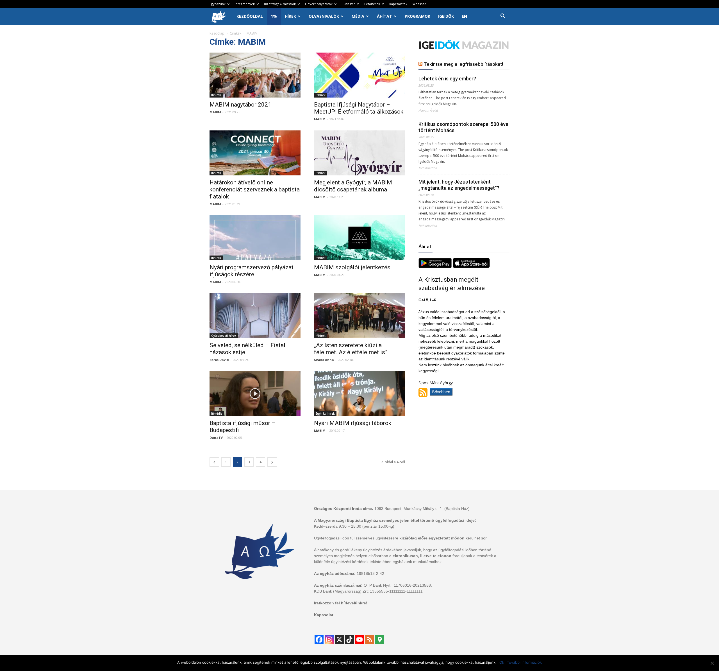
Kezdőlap (217, 33)
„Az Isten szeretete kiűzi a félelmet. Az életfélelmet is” (350, 349)
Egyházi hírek (325, 413)
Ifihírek (216, 95)
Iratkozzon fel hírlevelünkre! (340, 603)
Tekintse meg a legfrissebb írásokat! (463, 64)
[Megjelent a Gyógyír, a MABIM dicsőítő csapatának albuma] (359, 152)
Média (358, 16)
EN (464, 16)
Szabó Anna (324, 360)
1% (274, 16)
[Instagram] (329, 639)
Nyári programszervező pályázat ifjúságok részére (251, 271)
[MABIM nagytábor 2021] (255, 75)
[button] (502, 16)
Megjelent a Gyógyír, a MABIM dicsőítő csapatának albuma (353, 186)
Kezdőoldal (249, 16)
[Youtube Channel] (359, 639)
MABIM (215, 112)
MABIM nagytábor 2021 (240, 104)
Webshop (420, 4)
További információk (524, 662)
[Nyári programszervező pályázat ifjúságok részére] (255, 237)
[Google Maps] (379, 639)
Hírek (290, 16)
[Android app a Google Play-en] (435, 266)
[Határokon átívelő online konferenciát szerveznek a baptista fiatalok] (255, 152)
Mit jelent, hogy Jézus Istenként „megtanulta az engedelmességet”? (458, 185)
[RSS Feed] (369, 639)
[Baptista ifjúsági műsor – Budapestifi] (255, 393)
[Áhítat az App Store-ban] (471, 266)
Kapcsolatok (398, 4)
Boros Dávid (219, 360)
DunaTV (216, 437)
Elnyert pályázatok (319, 4)
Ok (501, 662)
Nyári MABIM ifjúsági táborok (352, 423)
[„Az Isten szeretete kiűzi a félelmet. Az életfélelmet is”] (359, 315)
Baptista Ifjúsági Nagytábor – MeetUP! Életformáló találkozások (358, 108)
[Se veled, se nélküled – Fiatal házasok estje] (255, 315)
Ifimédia (216, 413)
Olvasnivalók (324, 16)
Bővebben (441, 391)
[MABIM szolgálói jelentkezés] (359, 237)
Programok (417, 16)
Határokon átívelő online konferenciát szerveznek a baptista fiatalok (255, 189)
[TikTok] (349, 639)
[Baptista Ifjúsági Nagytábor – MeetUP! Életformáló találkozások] (359, 75)
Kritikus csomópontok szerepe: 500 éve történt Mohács (463, 127)
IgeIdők (446, 16)
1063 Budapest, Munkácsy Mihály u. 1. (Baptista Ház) (422, 508)
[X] (339, 639)
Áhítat (384, 16)
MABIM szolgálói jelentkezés (352, 267)
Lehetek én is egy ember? (447, 79)
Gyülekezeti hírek (223, 336)
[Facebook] (319, 639)
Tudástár (348, 4)
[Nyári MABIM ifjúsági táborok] (359, 393)
